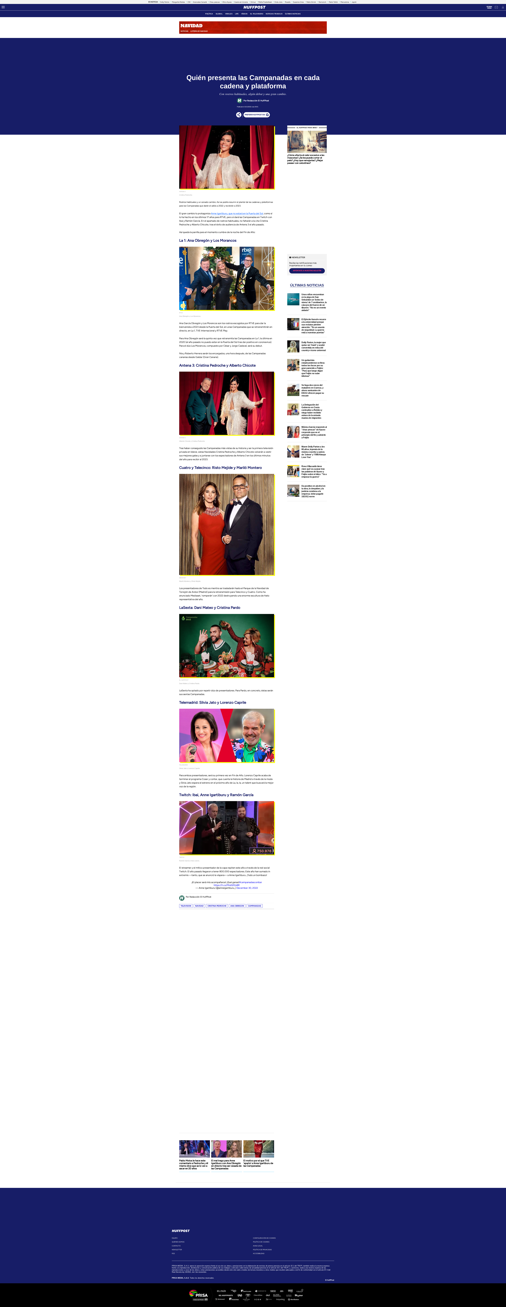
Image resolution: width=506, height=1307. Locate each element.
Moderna (234, 1299)
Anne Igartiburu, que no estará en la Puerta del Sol (237, 213)
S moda (269, 1299)
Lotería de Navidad (199, 31)
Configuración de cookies (264, 1238)
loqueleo (281, 1299)
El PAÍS (223, 1291)
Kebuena (297, 1295)
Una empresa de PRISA (199, 1293)
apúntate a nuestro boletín (307, 270)
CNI (189, 2)
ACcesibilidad (258, 1253)
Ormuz (253, 2)
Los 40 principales (235, 1291)
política (209, 14)
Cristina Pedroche (217, 906)
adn (290, 1291)
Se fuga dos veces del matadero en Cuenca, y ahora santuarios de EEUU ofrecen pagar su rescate (312, 390)
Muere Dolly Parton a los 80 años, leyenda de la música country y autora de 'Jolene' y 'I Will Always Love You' (313, 452)
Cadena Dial (268, 1295)
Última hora (489, 7)
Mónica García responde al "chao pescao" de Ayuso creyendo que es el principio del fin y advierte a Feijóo (314, 432)
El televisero (256, 14)
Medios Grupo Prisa (199, 1299)
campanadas (254, 906)
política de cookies (261, 1242)
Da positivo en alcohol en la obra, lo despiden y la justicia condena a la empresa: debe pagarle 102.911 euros (313, 491)
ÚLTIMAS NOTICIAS (293, 14)
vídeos (244, 14)
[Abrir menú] (3, 7)
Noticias (184, 31)
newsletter (177, 1250)
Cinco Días (259, 1295)
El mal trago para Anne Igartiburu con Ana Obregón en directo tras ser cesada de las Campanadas (226, 1164)
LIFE (237, 14)
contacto (176, 1246)
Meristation (294, 1299)
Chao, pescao (215, 2)
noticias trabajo (274, 14)
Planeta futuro (288, 1295)
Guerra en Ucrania (241, 2)
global (219, 14)
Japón (354, 2)
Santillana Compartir (261, 1291)
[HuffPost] (181, 1230)
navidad (199, 906)
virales (228, 14)
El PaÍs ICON (258, 1299)
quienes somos (178, 1242)
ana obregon (237, 906)
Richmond (221, 1299)
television (186, 906)
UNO (241, 1295)
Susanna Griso (298, 2)
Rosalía (287, 2)
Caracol (300, 1291)
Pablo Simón (311, 2)
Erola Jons (278, 2)
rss (173, 1253)
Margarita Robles (178, 2)
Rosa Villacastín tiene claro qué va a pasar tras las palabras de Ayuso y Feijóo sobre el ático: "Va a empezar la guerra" (314, 471)
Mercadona (344, 2)
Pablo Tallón (333, 2)
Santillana (247, 1291)
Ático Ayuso (227, 2)
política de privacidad (262, 1250)
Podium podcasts (247, 1299)
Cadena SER (273, 1291)
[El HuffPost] (255, 7)
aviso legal (258, 1246)
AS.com (281, 1291)
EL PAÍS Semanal (278, 1295)
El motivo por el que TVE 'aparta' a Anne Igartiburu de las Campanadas (258, 1163)
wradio (248, 1295)
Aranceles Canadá (200, 2)
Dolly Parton (164, 2)
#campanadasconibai (250, 882)
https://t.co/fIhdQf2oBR (227, 885)
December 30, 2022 (247, 887)
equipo (174, 1238)
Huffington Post (226, 1295)
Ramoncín (322, 2)
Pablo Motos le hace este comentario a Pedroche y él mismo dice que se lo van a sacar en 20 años (193, 1164)
